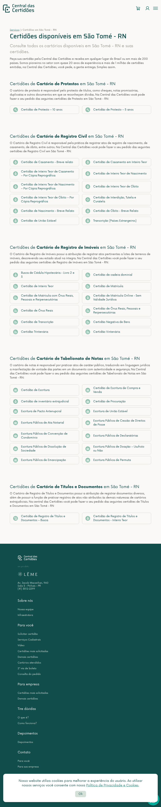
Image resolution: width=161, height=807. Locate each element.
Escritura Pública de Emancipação (43, 460)
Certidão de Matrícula (108, 286)
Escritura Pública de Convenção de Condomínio (44, 435)
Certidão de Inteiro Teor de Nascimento (120, 173)
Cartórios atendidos (29, 662)
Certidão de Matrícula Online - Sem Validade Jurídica (117, 297)
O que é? (23, 717)
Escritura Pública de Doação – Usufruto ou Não (118, 448)
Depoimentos (28, 733)
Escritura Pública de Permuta (112, 460)
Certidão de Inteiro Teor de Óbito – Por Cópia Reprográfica (47, 199)
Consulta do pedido (29, 674)
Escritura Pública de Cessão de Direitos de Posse (119, 422)
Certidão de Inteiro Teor (37, 286)
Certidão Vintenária (106, 331)
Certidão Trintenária (34, 331)
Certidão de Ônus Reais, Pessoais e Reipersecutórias (116, 310)
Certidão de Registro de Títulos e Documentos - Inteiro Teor (115, 518)
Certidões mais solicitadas (33, 651)
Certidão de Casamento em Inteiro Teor (120, 162)
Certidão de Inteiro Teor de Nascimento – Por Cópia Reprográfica (47, 186)
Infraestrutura (25, 615)
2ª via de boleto (27, 668)
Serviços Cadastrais (29, 639)
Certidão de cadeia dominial (112, 274)
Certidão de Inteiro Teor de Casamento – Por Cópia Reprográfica (47, 173)
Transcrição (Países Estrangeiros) (114, 220)
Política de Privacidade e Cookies (112, 785)
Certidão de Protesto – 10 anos (41, 109)
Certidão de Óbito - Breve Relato (115, 211)
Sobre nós (25, 601)
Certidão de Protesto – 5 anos (113, 109)
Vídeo (21, 645)
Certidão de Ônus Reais (37, 310)
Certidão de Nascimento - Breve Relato (47, 211)
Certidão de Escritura (35, 390)
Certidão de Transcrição (37, 322)
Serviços (14, 30)
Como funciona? (27, 723)
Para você (25, 625)
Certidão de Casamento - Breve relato (47, 162)
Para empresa (28, 684)
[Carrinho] (138, 8)
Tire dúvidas (27, 709)
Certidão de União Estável (38, 220)
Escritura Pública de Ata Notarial (42, 422)
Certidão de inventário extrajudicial (45, 401)
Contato (24, 752)
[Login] (147, 8)
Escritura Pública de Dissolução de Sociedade (43, 448)
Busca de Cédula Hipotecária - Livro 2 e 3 (47, 274)
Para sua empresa (28, 766)
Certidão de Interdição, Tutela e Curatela (114, 199)
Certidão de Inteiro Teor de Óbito (116, 186)
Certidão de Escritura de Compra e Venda (116, 390)
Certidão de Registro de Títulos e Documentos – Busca (43, 518)
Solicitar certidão (28, 634)
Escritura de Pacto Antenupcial (41, 411)
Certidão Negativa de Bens (111, 322)
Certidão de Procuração (109, 401)
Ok (80, 794)
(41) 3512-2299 (26, 588)
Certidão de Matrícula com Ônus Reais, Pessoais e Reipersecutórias (47, 297)
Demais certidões (28, 657)
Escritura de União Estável (110, 411)
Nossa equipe (26, 609)
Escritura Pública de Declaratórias (115, 435)
